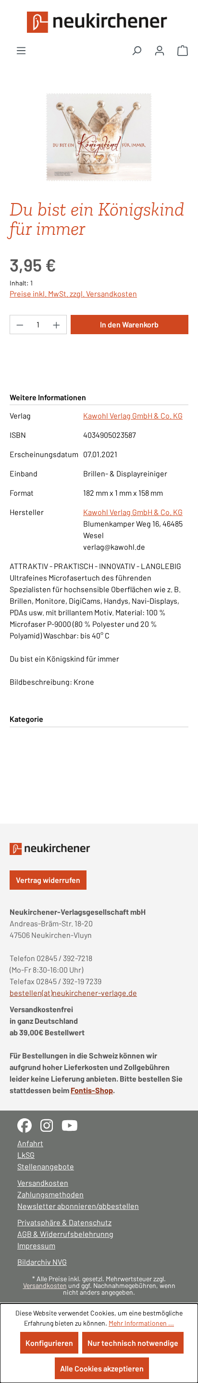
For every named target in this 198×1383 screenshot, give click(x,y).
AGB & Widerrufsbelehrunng (65, 1233)
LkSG (26, 1154)
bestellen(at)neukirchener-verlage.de (73, 992)
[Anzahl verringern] (20, 324)
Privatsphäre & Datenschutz (64, 1222)
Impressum (36, 1245)
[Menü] (21, 50)
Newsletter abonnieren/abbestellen (78, 1205)
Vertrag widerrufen (48, 879)
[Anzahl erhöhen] (57, 324)
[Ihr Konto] (159, 50)
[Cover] (99, 137)
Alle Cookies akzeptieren (102, 1368)
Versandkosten (42, 1182)
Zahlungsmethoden (50, 1194)
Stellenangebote (45, 1166)
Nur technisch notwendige (132, 1342)
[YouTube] (73, 1124)
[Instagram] (51, 1124)
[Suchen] (136, 50)
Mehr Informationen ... (141, 1323)
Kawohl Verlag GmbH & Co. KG (133, 415)
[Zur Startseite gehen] (99, 22)
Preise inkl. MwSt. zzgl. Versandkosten (73, 293)
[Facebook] (28, 1124)
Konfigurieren (49, 1342)
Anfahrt (30, 1143)
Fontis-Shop (92, 1090)
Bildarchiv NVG (42, 1261)
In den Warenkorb (129, 324)
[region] (99, 137)
